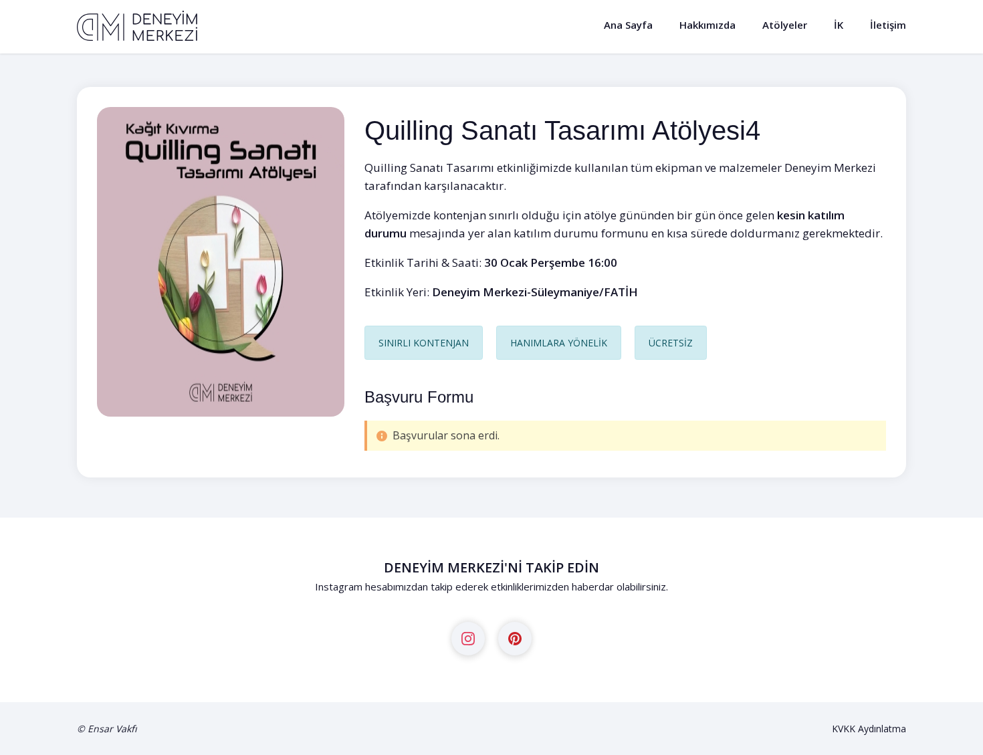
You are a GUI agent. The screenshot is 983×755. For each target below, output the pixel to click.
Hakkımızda (707, 24)
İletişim (888, 24)
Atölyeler (784, 24)
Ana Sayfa (628, 24)
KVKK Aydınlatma (869, 728)
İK (838, 24)
